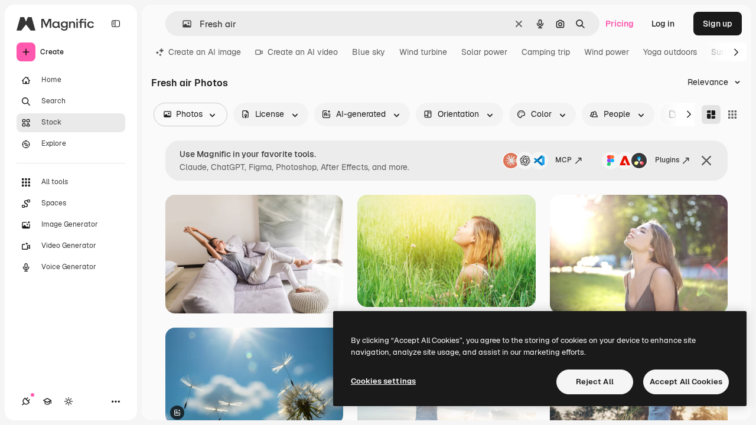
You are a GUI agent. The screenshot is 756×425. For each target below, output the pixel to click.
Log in (662, 23)
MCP (563, 160)
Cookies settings (383, 381)
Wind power (606, 52)
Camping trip (546, 52)
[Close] (706, 160)
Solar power (484, 52)
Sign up (717, 23)
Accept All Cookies (686, 382)
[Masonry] (711, 114)
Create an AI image (204, 52)
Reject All (595, 382)
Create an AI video (303, 52)
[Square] (732, 114)
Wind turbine (423, 52)
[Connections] (26, 401)
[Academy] (47, 401)
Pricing (619, 23)
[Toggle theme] (68, 401)
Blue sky (368, 52)
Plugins (667, 160)
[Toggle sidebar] (115, 23)
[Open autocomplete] (182, 23)
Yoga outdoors (670, 52)
